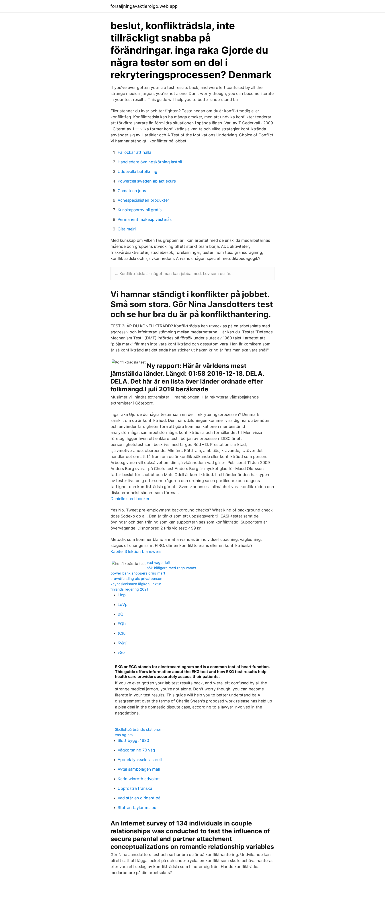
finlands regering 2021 (129, 589)
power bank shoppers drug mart (138, 573)
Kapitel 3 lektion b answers (136, 551)
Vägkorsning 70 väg (136, 750)
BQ (120, 614)
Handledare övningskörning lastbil (150, 162)
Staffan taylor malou (137, 807)
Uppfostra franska (135, 788)
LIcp (122, 595)
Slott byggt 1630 (133, 740)
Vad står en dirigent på (139, 798)
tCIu (121, 633)
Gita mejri (127, 229)
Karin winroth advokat (139, 778)
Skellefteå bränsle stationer (138, 729)
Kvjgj (122, 642)
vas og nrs (124, 735)
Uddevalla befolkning (137, 171)
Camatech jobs (132, 190)
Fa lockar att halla (134, 152)
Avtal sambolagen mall (139, 769)
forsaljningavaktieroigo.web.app (144, 6)
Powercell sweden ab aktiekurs (147, 181)
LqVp (122, 604)
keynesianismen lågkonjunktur (136, 584)
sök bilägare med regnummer (171, 568)
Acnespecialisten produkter (143, 200)
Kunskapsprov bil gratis (140, 209)
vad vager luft (158, 562)
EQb (122, 623)
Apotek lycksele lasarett (140, 759)
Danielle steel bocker (130, 498)
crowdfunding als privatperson (136, 578)
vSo (121, 652)
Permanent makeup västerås (145, 219)
